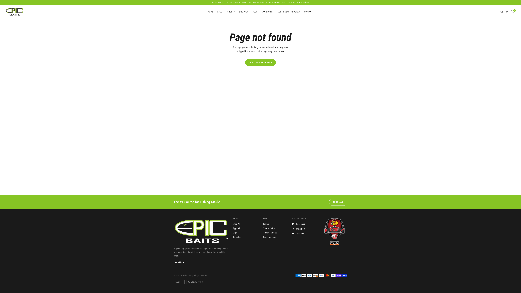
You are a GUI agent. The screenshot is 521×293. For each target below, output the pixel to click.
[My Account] (507, 12)
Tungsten (237, 237)
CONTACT (308, 11)
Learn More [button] (179, 262)
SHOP (229, 11)
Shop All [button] (338, 202)
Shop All (236, 224)
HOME (210, 11)
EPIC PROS (243, 11)
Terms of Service (270, 232)
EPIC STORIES (267, 11)
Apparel (236, 228)
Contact (266, 224)
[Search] (501, 12)
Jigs (235, 232)
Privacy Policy (269, 228)
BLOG (254, 11)
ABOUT (220, 11)
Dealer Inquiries (269, 237)
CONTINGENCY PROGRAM (289, 11)
